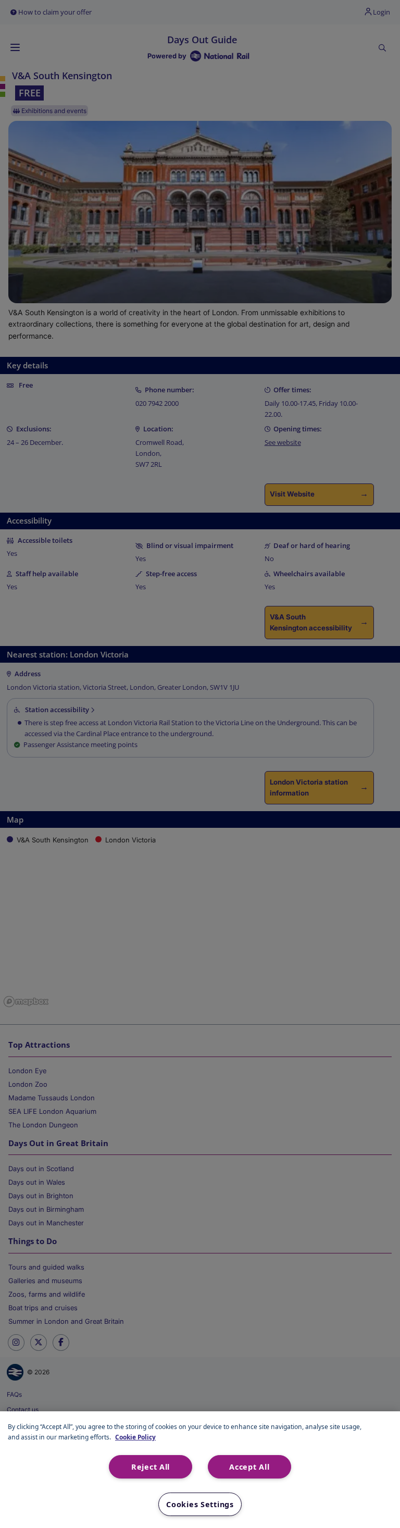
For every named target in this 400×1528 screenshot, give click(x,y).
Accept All (249, 1467)
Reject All (150, 1467)
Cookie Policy (135, 1437)
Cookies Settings (200, 1504)
